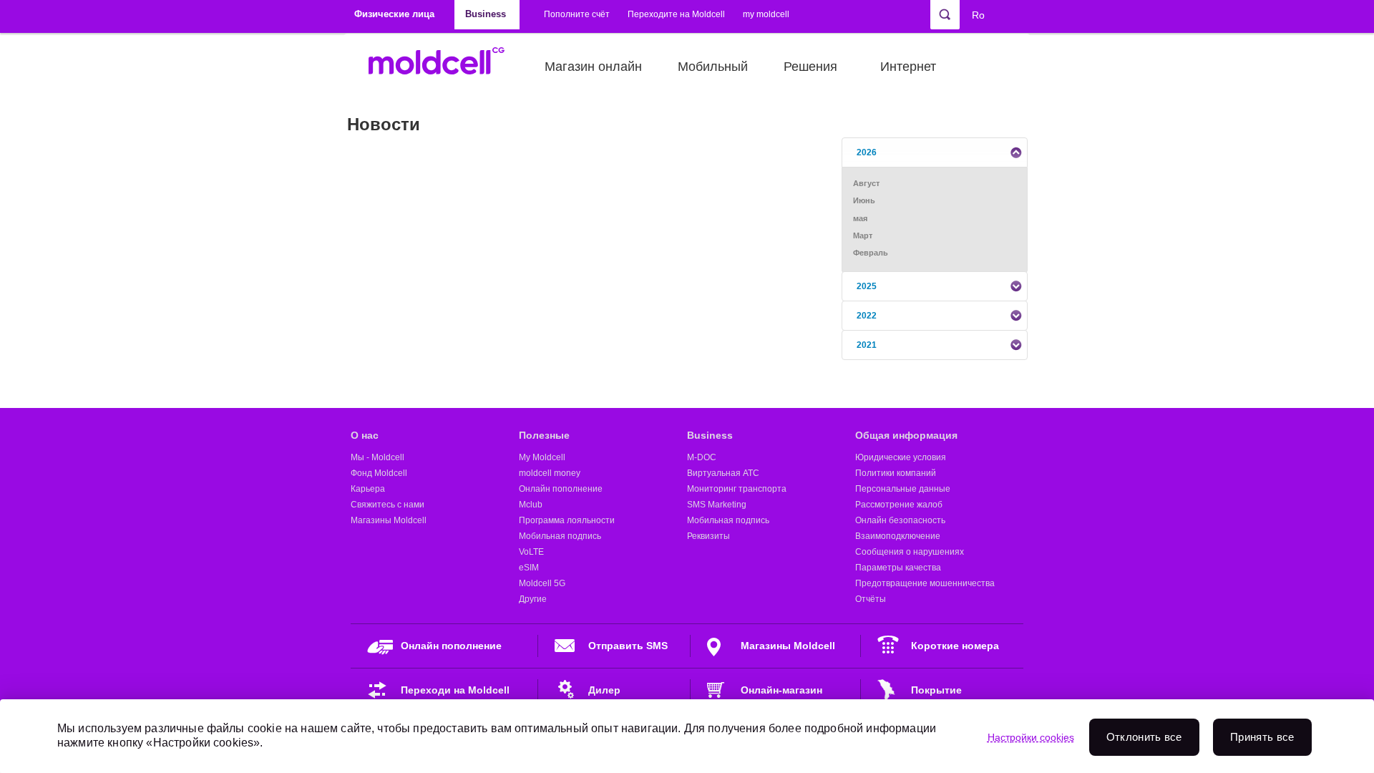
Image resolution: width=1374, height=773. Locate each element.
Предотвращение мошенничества (925, 583)
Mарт (862, 235)
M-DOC (701, 457)
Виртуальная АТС (723, 473)
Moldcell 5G (542, 583)
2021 (867, 345)
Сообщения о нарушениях (909, 552)
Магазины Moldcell (389, 520)
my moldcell (766, 14)
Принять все (1262, 737)
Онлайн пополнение (561, 489)
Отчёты (870, 599)
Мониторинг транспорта (736, 489)
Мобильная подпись (560, 536)
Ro (978, 15)
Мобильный (713, 66)
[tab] (935, 152)
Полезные (544, 435)
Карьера (368, 489)
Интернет (908, 66)
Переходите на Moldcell (676, 14)
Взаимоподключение (897, 536)
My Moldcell (542, 457)
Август (866, 183)
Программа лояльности (567, 520)
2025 (867, 286)
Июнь (864, 200)
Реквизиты (708, 536)
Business (710, 435)
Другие (533, 599)
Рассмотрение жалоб (898, 505)
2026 (867, 152)
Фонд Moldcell (379, 473)
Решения (810, 66)
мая (860, 218)
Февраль (870, 252)
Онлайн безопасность (900, 520)
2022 (867, 316)
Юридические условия (900, 457)
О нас (365, 435)
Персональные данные (902, 489)
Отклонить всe (1144, 737)
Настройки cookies (1031, 737)
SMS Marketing (716, 505)
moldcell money (549, 473)
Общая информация (906, 435)
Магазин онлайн (593, 66)
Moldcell (444, 66)
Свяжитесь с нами (387, 505)
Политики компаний (895, 473)
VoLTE (531, 552)
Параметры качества (898, 568)
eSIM (529, 568)
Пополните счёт (577, 14)
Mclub (530, 505)
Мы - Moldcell (377, 457)
